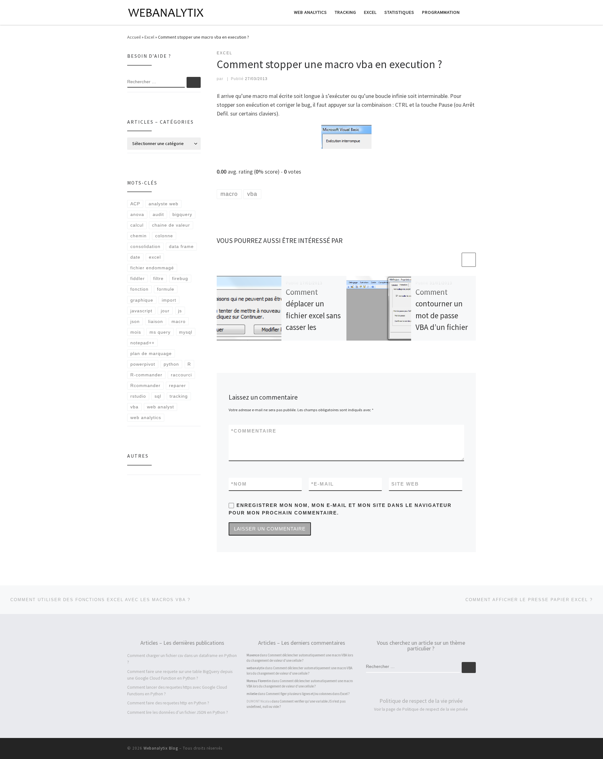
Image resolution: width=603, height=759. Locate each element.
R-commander (146, 374)
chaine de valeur (171, 225)
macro (178, 321)
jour (165, 310)
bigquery (182, 214)
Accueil (134, 37)
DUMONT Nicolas (259, 701)
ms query (160, 332)
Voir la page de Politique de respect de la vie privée (421, 709)
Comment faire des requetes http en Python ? (168, 703)
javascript (141, 310)
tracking (179, 396)
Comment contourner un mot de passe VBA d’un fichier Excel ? (442, 315)
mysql (185, 332)
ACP (135, 203)
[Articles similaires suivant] (469, 260)
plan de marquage (151, 353)
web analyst (160, 406)
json (135, 321)
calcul (137, 225)
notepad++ (142, 342)
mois (135, 332)
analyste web (163, 203)
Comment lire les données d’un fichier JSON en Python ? (177, 712)
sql (158, 396)
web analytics (145, 417)
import (169, 300)
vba (134, 406)
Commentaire (253, 430)
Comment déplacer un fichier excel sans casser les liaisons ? (313, 315)
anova (137, 214)
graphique (141, 300)
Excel (149, 37)
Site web (405, 484)
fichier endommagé (152, 267)
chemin (138, 235)
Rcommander (145, 385)
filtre (158, 278)
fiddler (137, 278)
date (135, 257)
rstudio (138, 396)
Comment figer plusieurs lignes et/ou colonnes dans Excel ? (308, 694)
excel (155, 257)
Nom (239, 484)
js (180, 310)
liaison (155, 321)
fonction (139, 289)
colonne (164, 235)
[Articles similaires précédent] (454, 260)
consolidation (145, 246)
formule (165, 289)
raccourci (181, 374)
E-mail (322, 484)
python (171, 364)
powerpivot (142, 364)
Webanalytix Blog (161, 748)
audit (158, 214)
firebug (180, 278)
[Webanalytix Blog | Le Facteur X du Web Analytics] (166, 11)
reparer (177, 385)
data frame (181, 246)
